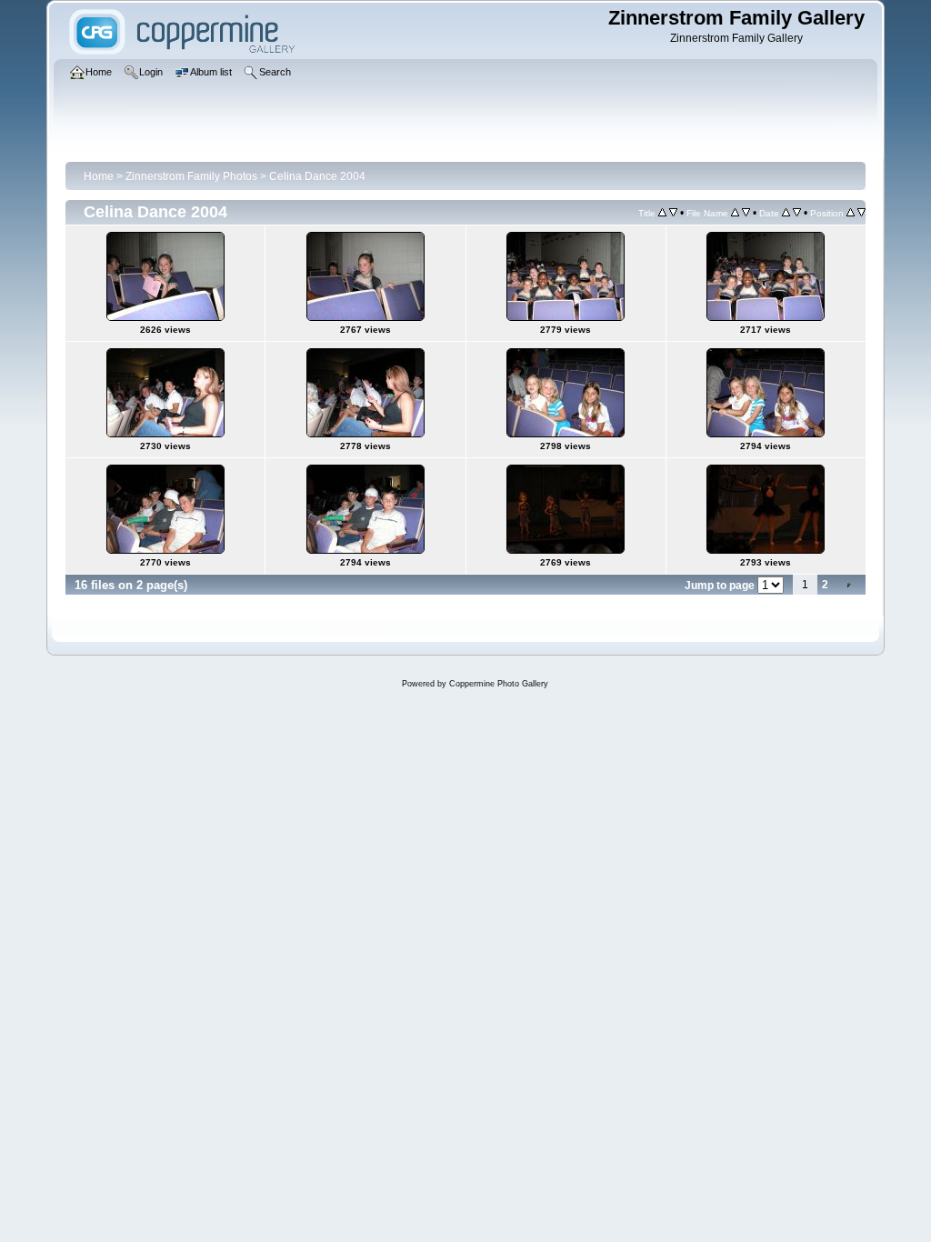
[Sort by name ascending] (735, 212)
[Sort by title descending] (673, 212)
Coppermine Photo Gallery (498, 683)
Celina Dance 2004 (317, 176)
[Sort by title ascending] (662, 212)
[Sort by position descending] (861, 212)
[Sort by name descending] (746, 212)
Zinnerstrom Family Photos (191, 176)
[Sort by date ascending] (786, 212)
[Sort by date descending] (797, 212)
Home (99, 176)
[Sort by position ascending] (850, 212)
